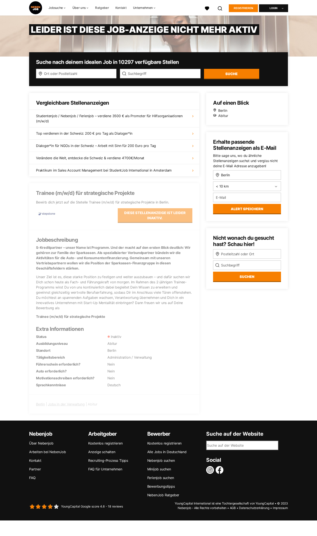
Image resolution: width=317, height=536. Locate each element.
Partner (35, 469)
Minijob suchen (159, 469)
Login (274, 8)
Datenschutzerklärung (254, 508)
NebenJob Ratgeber (163, 495)
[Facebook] (220, 470)
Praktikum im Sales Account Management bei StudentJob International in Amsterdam (104, 170)
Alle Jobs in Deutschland (167, 452)
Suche (231, 74)
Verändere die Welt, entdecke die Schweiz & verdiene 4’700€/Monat (90, 158)
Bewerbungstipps (161, 486)
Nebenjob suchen (161, 460)
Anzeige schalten (101, 452)
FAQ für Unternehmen (105, 469)
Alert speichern (247, 209)
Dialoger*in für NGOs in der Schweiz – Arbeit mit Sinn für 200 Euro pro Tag (96, 145)
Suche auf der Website (234, 434)
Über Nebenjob (41, 443)
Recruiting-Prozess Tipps (108, 460)
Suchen (247, 276)
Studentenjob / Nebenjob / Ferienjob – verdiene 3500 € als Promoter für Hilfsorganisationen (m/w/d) (109, 118)
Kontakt (121, 7)
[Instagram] (211, 470)
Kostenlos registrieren (105, 443)
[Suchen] (220, 8)
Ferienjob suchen (160, 478)
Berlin (40, 404)
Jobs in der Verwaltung (66, 404)
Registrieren (243, 8)
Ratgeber (102, 7)
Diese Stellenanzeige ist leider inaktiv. (155, 215)
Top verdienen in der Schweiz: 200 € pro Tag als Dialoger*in (84, 133)
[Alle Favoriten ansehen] (207, 8)
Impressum (280, 508)
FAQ (32, 478)
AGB (233, 508)
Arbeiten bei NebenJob (47, 452)
